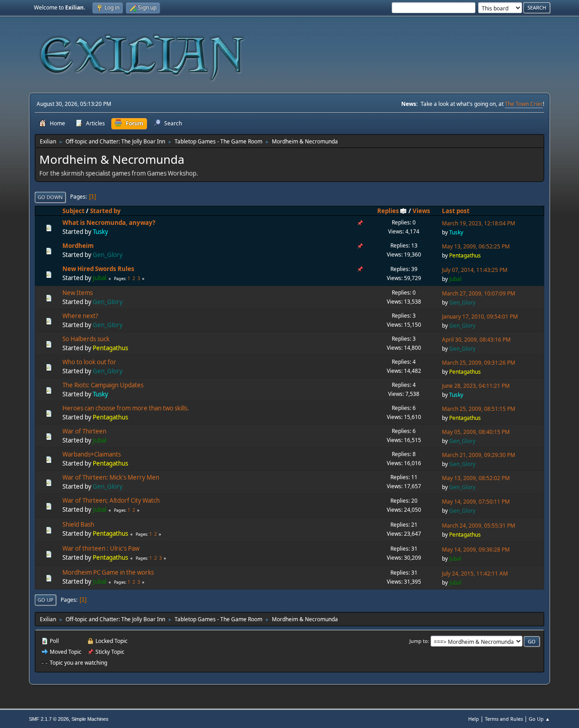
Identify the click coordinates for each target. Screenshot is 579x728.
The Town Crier (524, 104)
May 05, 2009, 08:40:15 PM (476, 432)
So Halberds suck (85, 339)
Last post (456, 211)
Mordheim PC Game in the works (108, 572)
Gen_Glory (108, 255)
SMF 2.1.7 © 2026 (49, 719)
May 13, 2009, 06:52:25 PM (476, 246)
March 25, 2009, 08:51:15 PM (478, 409)
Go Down (50, 197)
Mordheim (78, 246)
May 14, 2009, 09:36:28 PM (476, 549)
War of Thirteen (84, 431)
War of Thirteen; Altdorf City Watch (111, 500)
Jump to (418, 641)
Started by (105, 211)
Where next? (80, 316)
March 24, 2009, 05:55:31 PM (478, 525)
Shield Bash (78, 524)
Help (473, 718)
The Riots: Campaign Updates (102, 385)
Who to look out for (89, 362)
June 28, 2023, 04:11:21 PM (476, 386)
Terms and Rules (504, 718)
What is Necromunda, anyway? (108, 223)
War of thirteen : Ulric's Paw (100, 548)
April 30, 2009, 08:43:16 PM (476, 339)
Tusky (100, 232)
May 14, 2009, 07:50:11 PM (476, 501)
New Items (77, 293)
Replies (388, 211)
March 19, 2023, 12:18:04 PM (478, 223)
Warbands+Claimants (91, 454)
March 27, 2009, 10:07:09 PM (478, 293)
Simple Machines (90, 719)
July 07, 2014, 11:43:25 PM (475, 270)
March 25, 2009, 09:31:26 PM (478, 362)
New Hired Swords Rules (98, 269)
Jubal (99, 278)
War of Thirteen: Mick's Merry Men (110, 477)
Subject (73, 211)
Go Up (45, 599)
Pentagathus (465, 255)
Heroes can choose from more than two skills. (125, 408)
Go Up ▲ (539, 718)
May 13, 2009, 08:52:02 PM (476, 478)
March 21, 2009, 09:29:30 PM (478, 455)
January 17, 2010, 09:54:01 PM (480, 316)
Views (421, 211)
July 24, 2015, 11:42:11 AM (475, 573)
